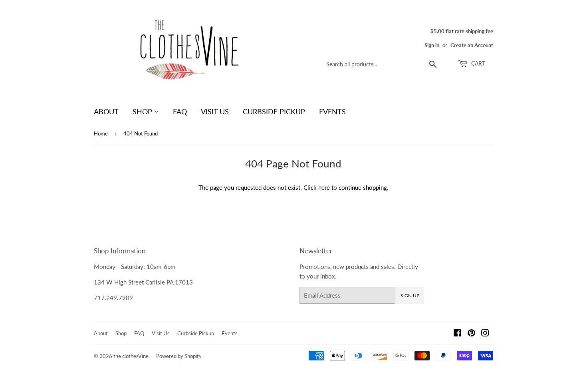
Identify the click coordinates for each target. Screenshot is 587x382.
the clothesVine (131, 356)
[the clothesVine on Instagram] (485, 333)
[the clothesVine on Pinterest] (471, 333)
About (106, 111)
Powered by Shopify (179, 356)
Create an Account (471, 45)
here (324, 187)
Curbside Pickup (274, 111)
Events (332, 111)
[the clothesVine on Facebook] (457, 333)
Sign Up (410, 295)
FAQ (180, 111)
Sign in (431, 45)
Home (101, 133)
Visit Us (215, 111)
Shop (143, 111)
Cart (477, 63)
